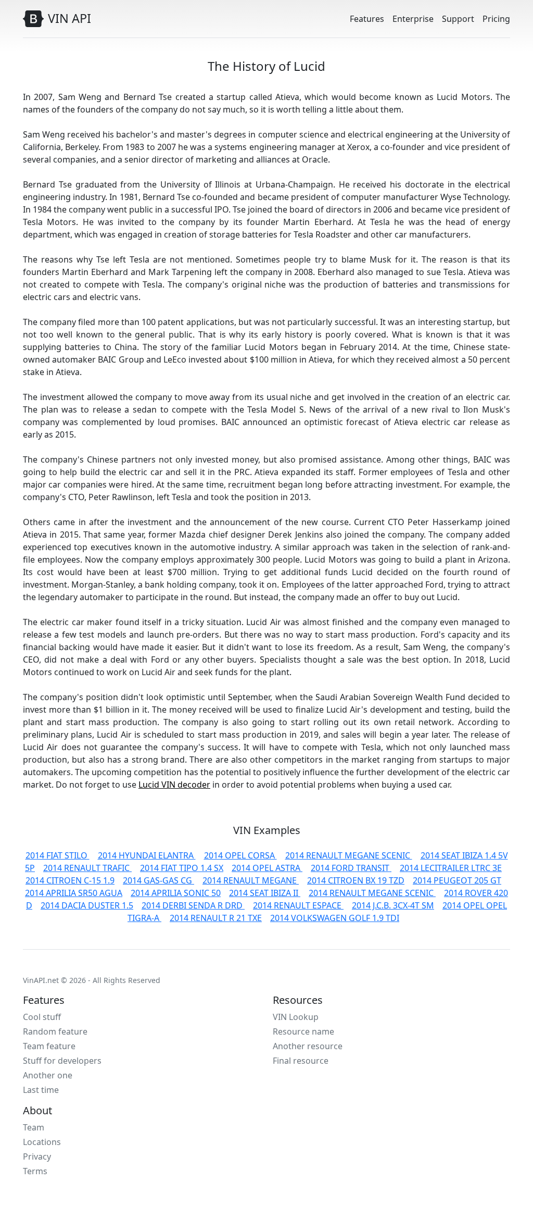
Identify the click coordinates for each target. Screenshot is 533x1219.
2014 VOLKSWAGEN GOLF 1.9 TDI (334, 918)
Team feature (49, 1046)
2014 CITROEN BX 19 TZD (355, 880)
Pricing (496, 18)
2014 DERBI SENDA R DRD (193, 905)
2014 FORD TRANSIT (351, 868)
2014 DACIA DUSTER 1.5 (87, 905)
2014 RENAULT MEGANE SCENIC (348, 855)
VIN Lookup (296, 1017)
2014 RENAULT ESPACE (298, 905)
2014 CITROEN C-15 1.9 (70, 880)
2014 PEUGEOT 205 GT (457, 880)
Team (33, 1127)
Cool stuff (42, 1017)
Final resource (300, 1060)
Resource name (303, 1031)
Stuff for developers (62, 1060)
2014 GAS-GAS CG (158, 880)
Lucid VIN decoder (174, 784)
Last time (41, 1090)
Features (367, 18)
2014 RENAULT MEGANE (250, 880)
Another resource (307, 1046)
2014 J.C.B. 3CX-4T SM (393, 905)
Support (458, 18)
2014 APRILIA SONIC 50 (176, 893)
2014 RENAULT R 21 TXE (216, 918)
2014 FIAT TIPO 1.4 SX (181, 868)
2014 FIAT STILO (58, 855)
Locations (42, 1142)
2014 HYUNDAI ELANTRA (147, 855)
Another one (47, 1075)
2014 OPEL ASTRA (267, 868)
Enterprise (413, 18)
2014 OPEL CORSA (240, 855)
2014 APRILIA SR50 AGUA (73, 893)
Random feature (55, 1031)
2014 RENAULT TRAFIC (87, 868)
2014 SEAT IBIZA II (264, 893)
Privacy (37, 1156)
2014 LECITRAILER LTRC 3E (451, 868)
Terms (35, 1171)
